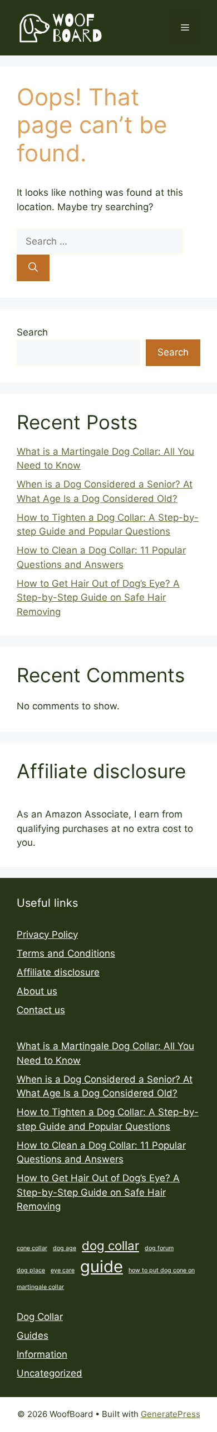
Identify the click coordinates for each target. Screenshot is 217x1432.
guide (101, 1266)
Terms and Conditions (66, 953)
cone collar (32, 1248)
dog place (31, 1270)
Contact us (41, 1009)
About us (37, 991)
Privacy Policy (47, 934)
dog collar (110, 1245)
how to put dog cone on (162, 1270)
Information (42, 1354)
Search (32, 332)
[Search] (33, 268)
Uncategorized (49, 1373)
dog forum (159, 1248)
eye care (63, 1270)
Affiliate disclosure (58, 972)
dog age (64, 1248)
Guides (32, 1335)
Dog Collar (40, 1316)
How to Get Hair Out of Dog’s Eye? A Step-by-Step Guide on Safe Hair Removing (98, 597)
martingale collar (40, 1287)
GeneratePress (170, 1414)
